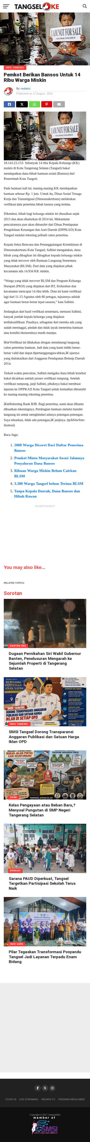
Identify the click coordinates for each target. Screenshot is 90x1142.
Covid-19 (10, 1099)
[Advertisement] (45, 536)
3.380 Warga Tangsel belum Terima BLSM (48, 483)
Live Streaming (28, 1099)
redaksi (25, 88)
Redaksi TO (48, 1099)
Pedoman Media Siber (71, 1099)
